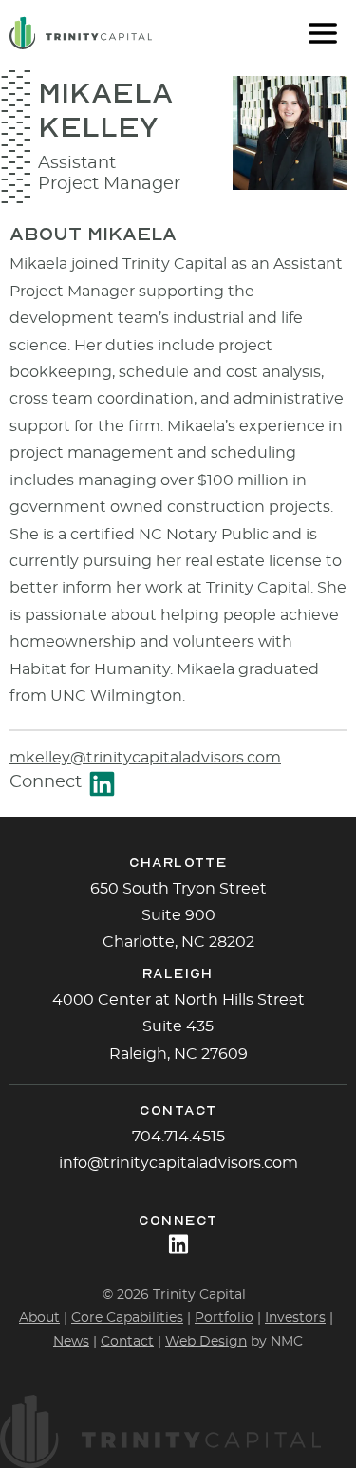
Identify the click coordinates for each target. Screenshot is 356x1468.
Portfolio (224, 1318)
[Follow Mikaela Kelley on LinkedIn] (102, 784)
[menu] (323, 33)
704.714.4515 (178, 1136)
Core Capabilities (127, 1318)
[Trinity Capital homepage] (80, 33)
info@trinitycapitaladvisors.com (178, 1163)
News (71, 1341)
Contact (127, 1341)
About (39, 1318)
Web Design (206, 1341)
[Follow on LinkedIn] (178, 1244)
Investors (295, 1318)
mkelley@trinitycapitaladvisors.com (145, 757)
